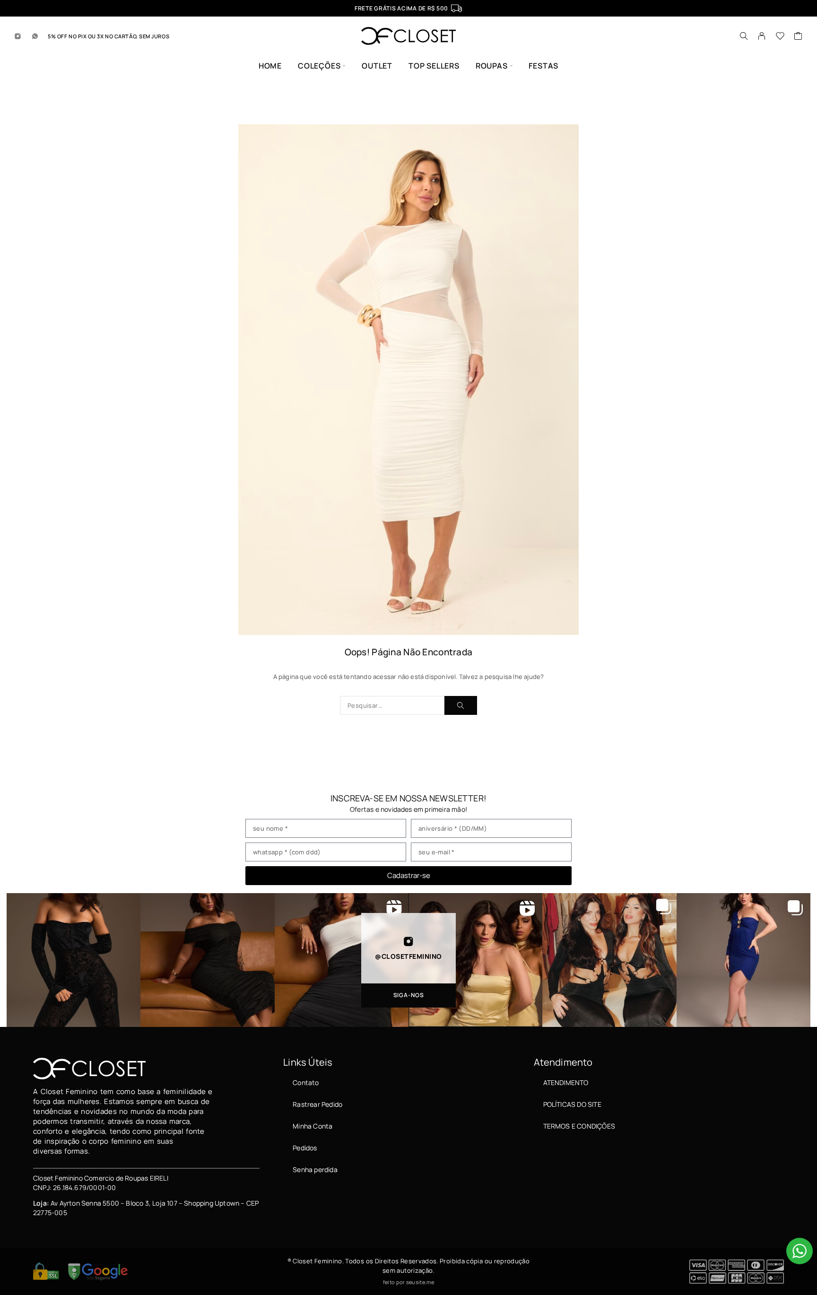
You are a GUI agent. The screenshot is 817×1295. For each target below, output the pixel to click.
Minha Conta (312, 1125)
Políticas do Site (572, 1104)
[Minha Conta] (762, 36)
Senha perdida (315, 1169)
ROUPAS (492, 66)
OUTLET (377, 66)
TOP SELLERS (434, 66)
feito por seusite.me (408, 1282)
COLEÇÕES (319, 66)
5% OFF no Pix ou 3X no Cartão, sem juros (108, 36)
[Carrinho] (798, 37)
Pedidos (305, 1147)
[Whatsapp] (35, 36)
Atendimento (566, 1082)
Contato (306, 1082)
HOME (270, 66)
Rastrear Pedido (317, 1104)
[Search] (744, 36)
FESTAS (543, 66)
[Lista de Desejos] (780, 37)
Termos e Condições (579, 1125)
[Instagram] (18, 36)
